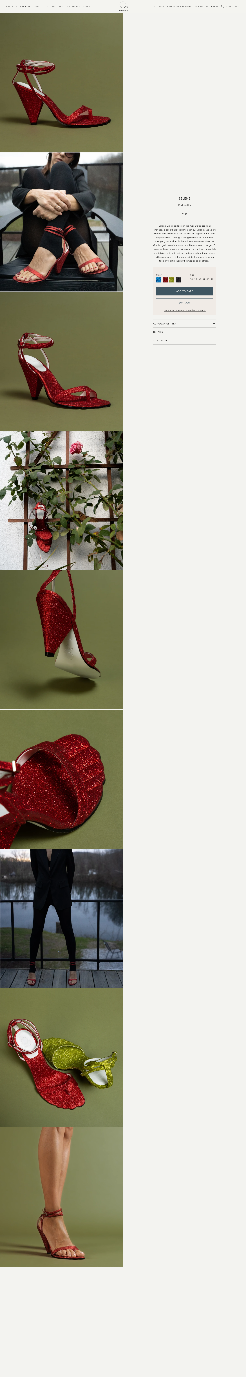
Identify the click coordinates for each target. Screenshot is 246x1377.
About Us (41, 6)
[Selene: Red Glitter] (165, 279)
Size (192, 274)
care (87, 6)
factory (57, 6)
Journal (159, 6)
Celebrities (201, 6)
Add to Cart (184, 291)
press (215, 6)
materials (73, 6)
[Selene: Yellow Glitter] (171, 279)
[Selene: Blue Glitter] (158, 279)
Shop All (26, 6)
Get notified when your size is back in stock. (185, 310)
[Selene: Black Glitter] (178, 279)
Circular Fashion (179, 6)
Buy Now (185, 302)
